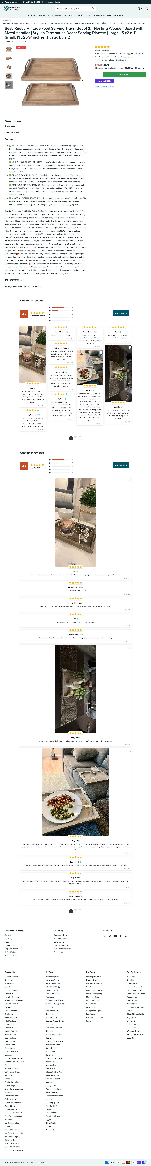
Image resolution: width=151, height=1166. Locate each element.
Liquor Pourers (11, 1031)
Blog (88, 15)
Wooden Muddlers (53, 1089)
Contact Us (9, 945)
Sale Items (58, 952)
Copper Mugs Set (61, 945)
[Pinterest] (110, 936)
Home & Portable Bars (136, 1034)
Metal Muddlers (52, 1092)
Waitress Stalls (133, 1031)
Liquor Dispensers (134, 987)
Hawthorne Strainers (54, 1096)
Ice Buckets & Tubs (13, 1130)
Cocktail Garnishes (12, 1082)
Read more (121, 60)
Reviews (79, 15)
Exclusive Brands (36, 15)
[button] (2, 2)
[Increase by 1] (100, 73)
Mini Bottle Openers (54, 1017)
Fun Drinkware (11, 1017)
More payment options (104, 87)
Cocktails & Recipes (102, 15)
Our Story (9, 935)
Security (130, 1038)
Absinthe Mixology (12, 1143)
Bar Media (50, 1130)
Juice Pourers (10, 1034)
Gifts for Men (59, 942)
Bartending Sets (52, 977)
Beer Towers (10, 1041)
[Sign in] (140, 8)
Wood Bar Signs (92, 1000)
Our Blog (8, 938)
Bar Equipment (134, 972)
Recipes (8, 942)
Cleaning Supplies (12, 1147)
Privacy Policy (11, 955)
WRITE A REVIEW (121, 313)
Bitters (7, 1079)
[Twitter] (126, 936)
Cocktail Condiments (13, 1102)
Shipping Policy (11, 949)
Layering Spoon (52, 1102)
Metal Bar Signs (92, 997)
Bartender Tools (52, 980)
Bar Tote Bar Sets (53, 983)
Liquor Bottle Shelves (95, 990)
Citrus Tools (51, 1123)
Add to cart (124, 74)
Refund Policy (10, 952)
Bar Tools (50, 972)
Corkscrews (50, 1055)
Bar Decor (91, 972)
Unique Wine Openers (55, 1058)
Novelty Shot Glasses (14, 1000)
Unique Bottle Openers (55, 1041)
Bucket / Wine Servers (14, 1058)
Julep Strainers (52, 1099)
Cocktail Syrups (11, 1085)
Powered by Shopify (38, 1162)
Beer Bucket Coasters (14, 1116)
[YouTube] (115, 936)
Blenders (130, 980)
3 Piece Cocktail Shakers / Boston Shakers (53, 1078)
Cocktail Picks (11, 1109)
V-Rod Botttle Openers (55, 1000)
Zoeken (93, 8)
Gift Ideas (68, 15)
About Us (118, 15)
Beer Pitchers (10, 1038)
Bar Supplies (10, 972)
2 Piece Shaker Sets (54, 1072)
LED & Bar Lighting (94, 994)
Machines (131, 977)
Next (45, 2)
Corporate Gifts (60, 935)
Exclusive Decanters (62, 949)
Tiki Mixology (10, 1021)
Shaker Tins (50, 1068)
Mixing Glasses (52, 1085)
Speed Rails (132, 983)
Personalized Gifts (61, 938)
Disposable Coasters (13, 1113)
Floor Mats (131, 1028)
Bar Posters (91, 1014)
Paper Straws (10, 1106)
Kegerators (131, 1017)
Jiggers (49, 1119)
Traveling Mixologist (54, 1116)
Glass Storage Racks (135, 1014)
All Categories (54, 15)
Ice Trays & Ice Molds (14, 1133)
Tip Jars (49, 1126)
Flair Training (51, 1113)
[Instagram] (104, 936)
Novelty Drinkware (12, 1004)
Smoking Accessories (14, 1150)
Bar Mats (8, 1119)
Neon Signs (91, 1004)
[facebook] (120, 936)
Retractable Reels (53, 1045)
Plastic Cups (10, 1007)
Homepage (7, 20)
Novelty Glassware (12, 997)
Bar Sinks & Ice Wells (135, 990)
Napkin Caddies (11, 1068)
